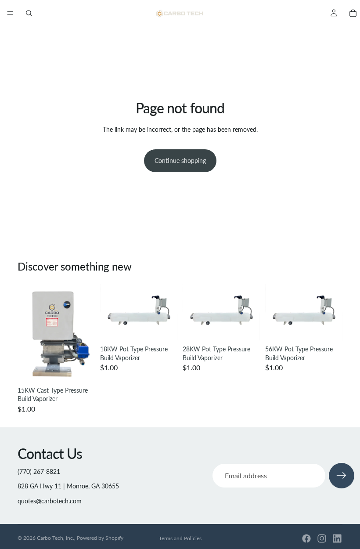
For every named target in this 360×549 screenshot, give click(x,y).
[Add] (81, 369)
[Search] (29, 13)
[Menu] (10, 13)
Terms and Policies (180, 538)
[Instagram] (322, 538)
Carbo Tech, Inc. (55, 538)
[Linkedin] (337, 538)
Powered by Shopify (100, 538)
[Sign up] (341, 475)
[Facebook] (306, 538)
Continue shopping (180, 160)
